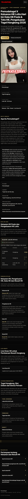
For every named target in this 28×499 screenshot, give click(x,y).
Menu (25, 2)
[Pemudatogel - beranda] (6, 2)
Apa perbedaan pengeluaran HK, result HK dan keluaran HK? (14, 464)
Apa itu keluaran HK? (7, 459)
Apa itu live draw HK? (7, 475)
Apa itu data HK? (6, 470)
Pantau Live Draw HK (16, 37)
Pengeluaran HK (6, 306)
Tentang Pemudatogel (7, 41)
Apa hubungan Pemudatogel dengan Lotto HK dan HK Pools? (13, 481)
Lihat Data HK (5, 37)
